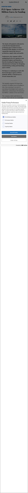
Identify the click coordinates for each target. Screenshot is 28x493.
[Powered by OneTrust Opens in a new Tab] (21, 145)
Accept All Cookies (14, 132)
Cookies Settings (14, 140)
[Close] (26, 100)
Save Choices (14, 136)
